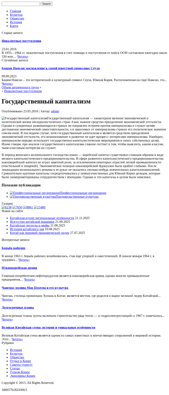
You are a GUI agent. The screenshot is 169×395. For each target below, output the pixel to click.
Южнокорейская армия (19, 268)
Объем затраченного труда (20, 87)
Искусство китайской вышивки (32, 221)
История (16, 22)
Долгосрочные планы (18, 307)
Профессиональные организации (83, 193)
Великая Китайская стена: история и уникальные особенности (48, 327)
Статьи (15, 368)
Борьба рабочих (13, 248)
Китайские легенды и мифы (29, 225)
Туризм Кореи (20, 372)
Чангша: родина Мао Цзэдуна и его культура (35, 287)
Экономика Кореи (22, 376)
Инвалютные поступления (21, 41)
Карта (14, 26)
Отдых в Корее (20, 361)
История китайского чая (27, 229)
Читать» (22, 56)
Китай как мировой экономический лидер (39, 233)
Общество (17, 18)
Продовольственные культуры (77, 196)
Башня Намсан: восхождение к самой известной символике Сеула (51, 68)
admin (55, 111)
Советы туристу (21, 364)
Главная (15, 11)
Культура (16, 14)
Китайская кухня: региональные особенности (42, 218)
